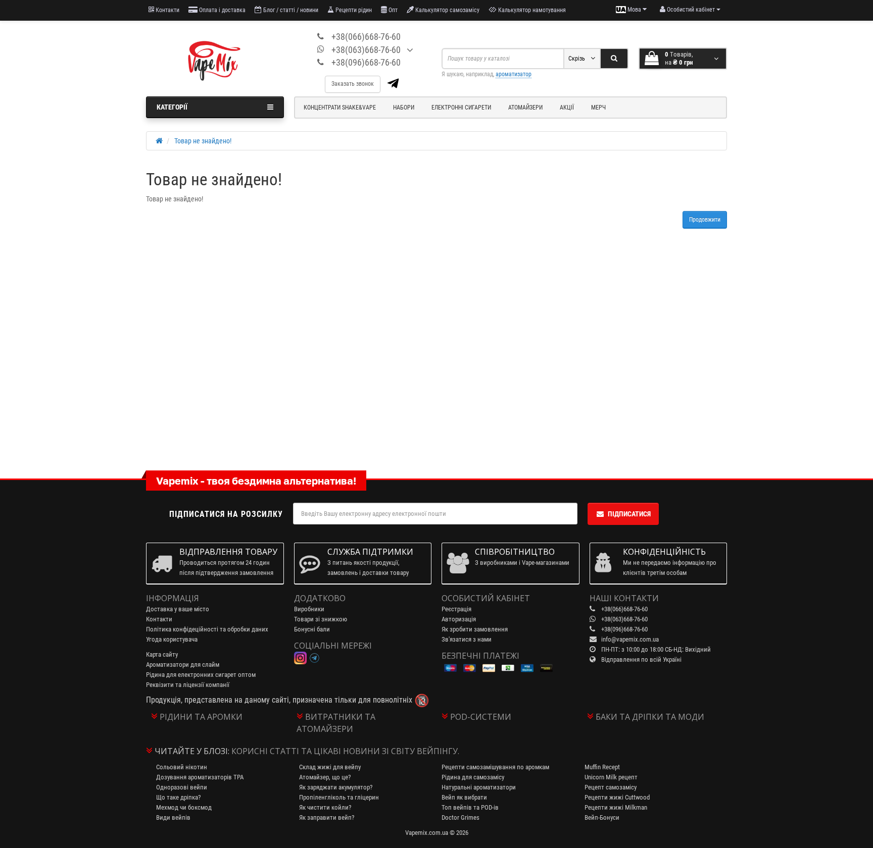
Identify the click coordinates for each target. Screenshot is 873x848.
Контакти (166, 10)
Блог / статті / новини (290, 10)
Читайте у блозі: (192, 751)
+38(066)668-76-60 (366, 36)
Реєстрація (456, 609)
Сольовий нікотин (181, 767)
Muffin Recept (602, 767)
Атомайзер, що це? (325, 777)
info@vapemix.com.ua (630, 639)
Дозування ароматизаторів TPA (200, 777)
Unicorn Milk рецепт (611, 777)
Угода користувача (172, 639)
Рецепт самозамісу (611, 787)
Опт (392, 10)
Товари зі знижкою (320, 619)
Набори (403, 107)
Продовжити (704, 219)
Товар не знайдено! (202, 141)
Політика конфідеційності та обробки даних (207, 629)
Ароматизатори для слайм (182, 664)
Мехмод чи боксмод (184, 807)
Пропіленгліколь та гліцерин (339, 797)
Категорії (172, 107)
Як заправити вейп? (326, 817)
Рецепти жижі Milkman (616, 807)
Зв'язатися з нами (467, 639)
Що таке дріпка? (178, 797)
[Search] (614, 58)
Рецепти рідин (353, 10)
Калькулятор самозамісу (446, 10)
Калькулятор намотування (531, 10)
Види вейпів (173, 817)
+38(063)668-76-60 (366, 49)
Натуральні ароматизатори (479, 787)
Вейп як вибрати (464, 797)
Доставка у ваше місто (177, 609)
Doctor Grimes (460, 817)
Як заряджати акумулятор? (335, 787)
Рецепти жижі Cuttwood (617, 797)
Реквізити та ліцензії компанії (187, 684)
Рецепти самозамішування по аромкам (495, 767)
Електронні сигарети (461, 107)
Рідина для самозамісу (473, 777)
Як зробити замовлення (475, 629)
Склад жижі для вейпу (330, 767)
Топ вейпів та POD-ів (470, 807)
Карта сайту (162, 654)
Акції (567, 107)
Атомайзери (525, 107)
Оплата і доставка (222, 10)
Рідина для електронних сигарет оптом (201, 674)
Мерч (598, 107)
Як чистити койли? (325, 807)
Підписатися (629, 514)
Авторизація (459, 619)
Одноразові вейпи (181, 787)
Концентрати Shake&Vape (340, 107)
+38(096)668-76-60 (366, 62)
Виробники (309, 609)
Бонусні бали (312, 629)
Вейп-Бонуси (602, 817)
